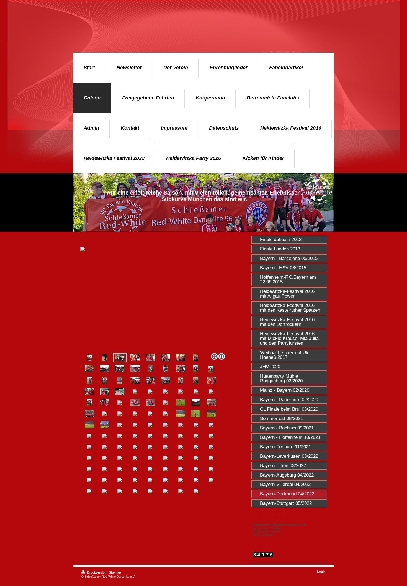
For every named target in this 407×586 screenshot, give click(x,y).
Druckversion (96, 572)
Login (321, 571)
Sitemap (115, 572)
